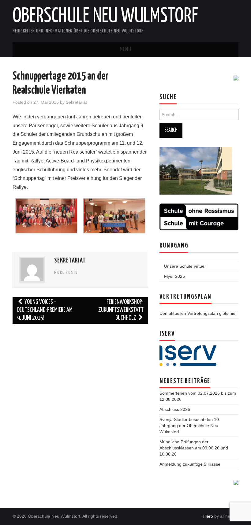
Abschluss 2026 (174, 409)
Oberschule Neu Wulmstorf (105, 16)
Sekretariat (76, 102)
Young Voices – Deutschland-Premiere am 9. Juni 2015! (45, 310)
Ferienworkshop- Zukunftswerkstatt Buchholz (121, 310)
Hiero (208, 516)
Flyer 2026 (174, 276)
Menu (125, 49)
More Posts (66, 272)
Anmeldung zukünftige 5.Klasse (189, 464)
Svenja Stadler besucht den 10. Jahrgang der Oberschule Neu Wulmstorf (189, 425)
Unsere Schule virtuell (185, 266)
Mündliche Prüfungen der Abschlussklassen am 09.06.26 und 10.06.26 (193, 447)
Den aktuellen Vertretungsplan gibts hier (198, 313)
